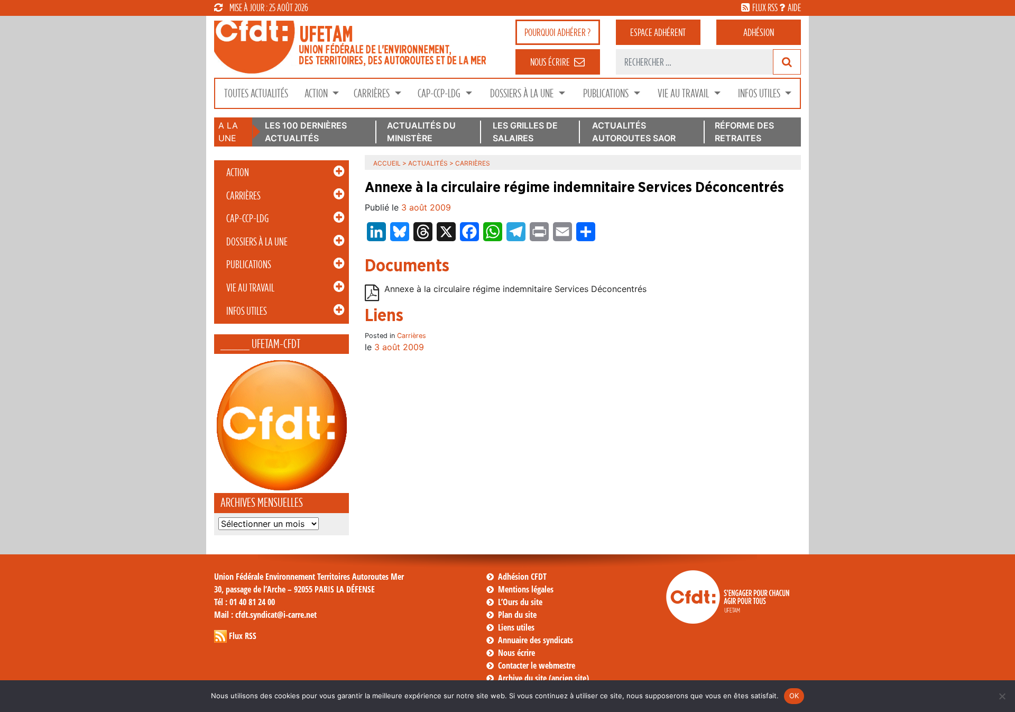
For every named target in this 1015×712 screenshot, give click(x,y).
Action (317, 93)
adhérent (658, 32)
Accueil (387, 163)
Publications (607, 93)
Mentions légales (525, 589)
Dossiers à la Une (523, 93)
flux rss (765, 7)
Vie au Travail (684, 93)
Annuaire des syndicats (535, 640)
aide (794, 7)
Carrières (373, 93)
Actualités (428, 163)
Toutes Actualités (256, 93)
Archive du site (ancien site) (543, 678)
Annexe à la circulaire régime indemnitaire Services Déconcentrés (515, 289)
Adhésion (758, 32)
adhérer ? (557, 32)
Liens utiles (516, 627)
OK (794, 695)
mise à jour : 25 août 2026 (268, 7)
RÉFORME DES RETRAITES (744, 131)
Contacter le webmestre (536, 665)
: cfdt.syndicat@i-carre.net (265, 614)
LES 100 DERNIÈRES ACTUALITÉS (306, 131)
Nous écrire (516, 653)
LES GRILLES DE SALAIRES (525, 131)
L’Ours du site (520, 602)
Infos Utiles (760, 93)
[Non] (1001, 696)
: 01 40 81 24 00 (244, 602)
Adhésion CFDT (522, 576)
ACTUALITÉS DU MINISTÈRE (421, 131)
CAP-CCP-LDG (440, 93)
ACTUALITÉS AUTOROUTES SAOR (634, 131)
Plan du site (517, 614)
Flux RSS (242, 636)
